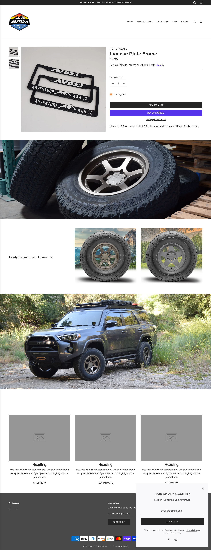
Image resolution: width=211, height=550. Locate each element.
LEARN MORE (105, 482)
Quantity (116, 77)
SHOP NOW (39, 482)
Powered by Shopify (120, 546)
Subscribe (119, 522)
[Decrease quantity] (113, 83)
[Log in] (194, 22)
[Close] (203, 489)
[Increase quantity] (124, 83)
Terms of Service (169, 533)
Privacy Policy (191, 530)
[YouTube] (201, 2)
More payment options (156, 119)
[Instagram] (194, 2)
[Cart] (201, 22)
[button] (24, 89)
